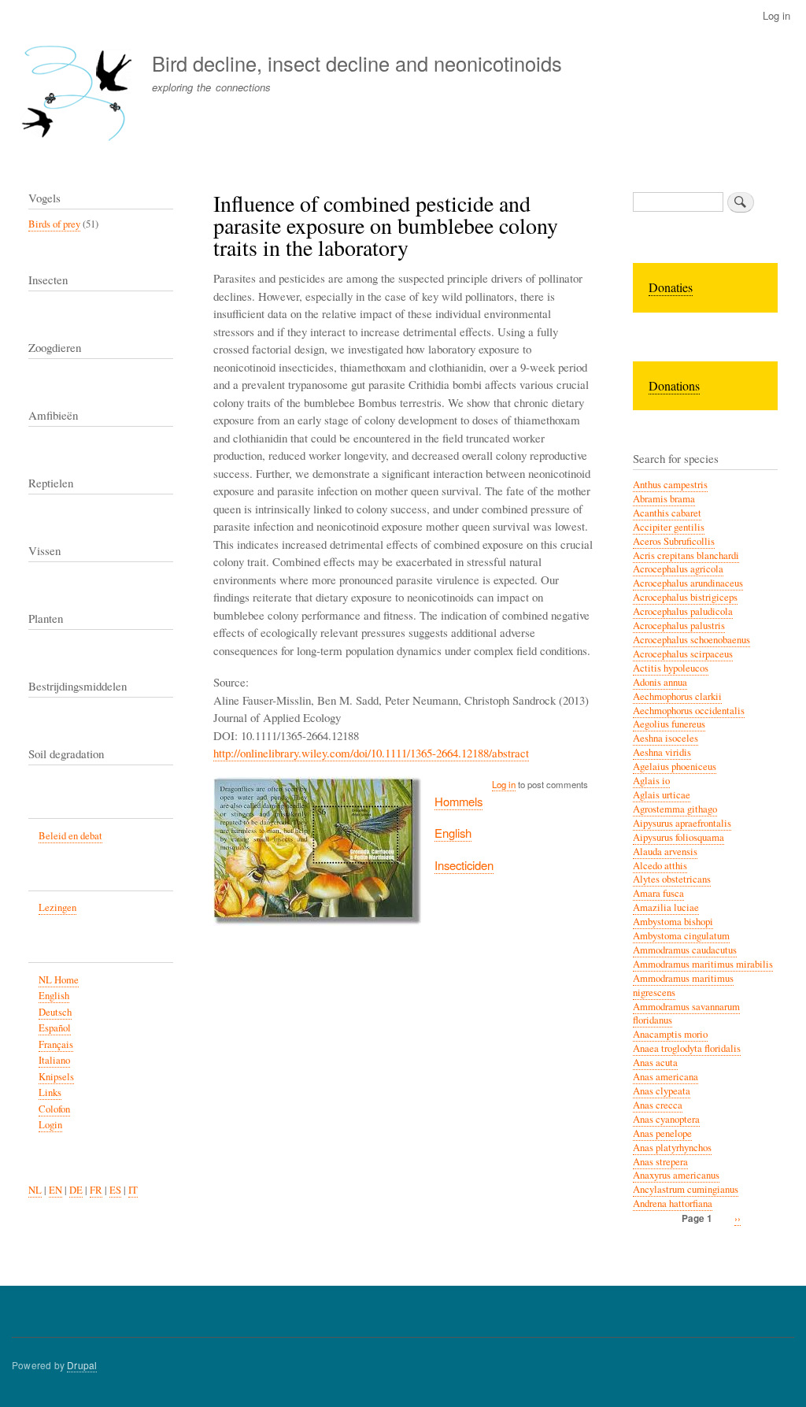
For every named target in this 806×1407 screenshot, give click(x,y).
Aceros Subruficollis (674, 541)
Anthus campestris (670, 484)
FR (96, 1190)
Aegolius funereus (669, 724)
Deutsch (55, 1012)
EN (55, 1190)
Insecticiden (464, 865)
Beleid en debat (70, 835)
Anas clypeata (661, 1091)
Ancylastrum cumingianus (685, 1189)
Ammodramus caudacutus (685, 950)
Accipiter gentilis (668, 527)
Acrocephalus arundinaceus (688, 583)
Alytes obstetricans (672, 879)
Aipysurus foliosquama (678, 837)
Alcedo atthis (660, 865)
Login (50, 1124)
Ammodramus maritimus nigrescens (683, 985)
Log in (776, 15)
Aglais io (651, 780)
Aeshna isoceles (665, 738)
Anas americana (665, 1076)
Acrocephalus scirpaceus (683, 654)
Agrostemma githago (675, 809)
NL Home (59, 980)
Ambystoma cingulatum (681, 935)
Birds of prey (54, 224)
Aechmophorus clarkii (677, 696)
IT (133, 1190)
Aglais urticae (661, 795)
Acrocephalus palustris (679, 625)
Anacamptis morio (670, 1034)
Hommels (458, 801)
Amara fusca (658, 893)
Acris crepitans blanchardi (686, 555)
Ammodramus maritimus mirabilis (703, 964)
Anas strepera (660, 1161)
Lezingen (57, 907)
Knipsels (56, 1076)
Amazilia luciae (666, 907)
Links (50, 1092)
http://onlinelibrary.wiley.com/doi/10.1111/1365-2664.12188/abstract (371, 753)
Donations (674, 385)
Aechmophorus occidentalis (689, 710)
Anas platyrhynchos (672, 1147)
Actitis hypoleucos (670, 668)
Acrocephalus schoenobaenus (691, 639)
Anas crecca (657, 1105)
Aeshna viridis (662, 752)
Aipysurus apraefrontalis (682, 823)
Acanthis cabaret (667, 513)
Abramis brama (664, 498)
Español (55, 1028)
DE (76, 1190)
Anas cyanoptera (666, 1119)
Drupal (82, 1365)
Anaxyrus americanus (676, 1175)
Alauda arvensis (665, 851)
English (452, 832)
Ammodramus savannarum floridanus (686, 1013)
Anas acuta (655, 1062)
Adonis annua (660, 682)
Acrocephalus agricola (678, 569)
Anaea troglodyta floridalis (687, 1048)
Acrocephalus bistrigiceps (685, 597)
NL (35, 1190)
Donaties (671, 287)
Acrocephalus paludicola (683, 611)
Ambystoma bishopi (673, 921)
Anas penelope (662, 1133)
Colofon (54, 1109)
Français (56, 1044)
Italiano (54, 1060)
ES (115, 1190)
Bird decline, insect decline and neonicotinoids (357, 63)
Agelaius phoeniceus (674, 766)
